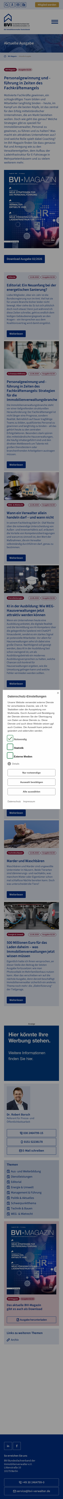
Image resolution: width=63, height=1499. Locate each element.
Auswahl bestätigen (31, 782)
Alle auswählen (31, 791)
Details (15, 763)
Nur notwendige (31, 772)
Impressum (29, 801)
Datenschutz (14, 801)
